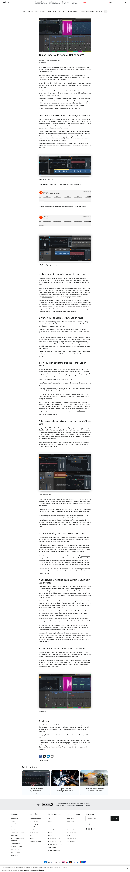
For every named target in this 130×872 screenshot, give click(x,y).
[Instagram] (89, 829)
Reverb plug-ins (52, 847)
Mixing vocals (100, 11)
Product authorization (35, 818)
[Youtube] (92, 829)
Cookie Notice (14, 835)
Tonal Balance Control (54, 838)
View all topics (70, 841)
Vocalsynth (51, 830)
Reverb (59, 60)
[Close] (127, 868)
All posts (30, 11)
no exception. (68, 302)
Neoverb (50, 835)
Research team (15, 827)
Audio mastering (40, 11)
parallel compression (70, 329)
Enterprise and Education (17, 832)
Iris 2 (61, 389)
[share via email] (52, 756)
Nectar (50, 827)
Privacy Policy (33, 870)
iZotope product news (87, 11)
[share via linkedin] (48, 756)
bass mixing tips (57, 434)
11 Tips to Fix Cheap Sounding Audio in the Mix (65, 790)
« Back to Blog (43, 760)
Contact (13, 821)
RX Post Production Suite (54, 844)
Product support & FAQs (35, 841)
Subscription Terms (16, 849)
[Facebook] (86, 829)
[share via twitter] (44, 756)
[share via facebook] (40, 756)
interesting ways (47, 297)
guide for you (81, 411)
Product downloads (34, 827)
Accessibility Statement (17, 846)
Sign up (115, 818)
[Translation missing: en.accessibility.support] (118, 2)
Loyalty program (33, 832)
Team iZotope (42, 60)
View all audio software (54, 850)
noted (64, 337)
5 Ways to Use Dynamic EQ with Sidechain (35, 790)
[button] (24, 11)
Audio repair (62, 11)
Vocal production (71, 838)
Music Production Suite (54, 841)
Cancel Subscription (16, 852)
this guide (79, 564)
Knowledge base (33, 821)
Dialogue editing (73, 11)
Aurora (50, 832)
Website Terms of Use (24, 870)
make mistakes (85, 556)
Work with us (14, 824)
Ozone (50, 821)
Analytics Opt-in (15, 855)
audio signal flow (71, 105)
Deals (30, 835)
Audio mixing (52, 11)
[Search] (115, 2)
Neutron (55, 60)
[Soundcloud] (94, 829)
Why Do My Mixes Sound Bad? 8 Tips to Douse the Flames (94, 790)
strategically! (85, 442)
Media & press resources (17, 830)
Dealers (31, 838)
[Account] (122, 2)
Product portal (33, 830)
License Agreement (16, 843)
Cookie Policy (41, 870)
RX (49, 818)
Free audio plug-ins (34, 824)
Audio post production (73, 824)
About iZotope (14, 818)
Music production (71, 832)
